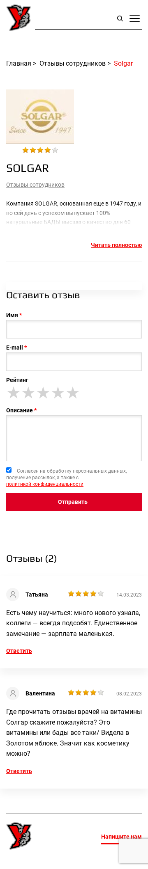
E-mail (14, 347)
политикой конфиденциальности (44, 484)
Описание (19, 410)
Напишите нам (121, 836)
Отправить (73, 502)
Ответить (19, 650)
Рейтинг (17, 380)
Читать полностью (116, 245)
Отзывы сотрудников (35, 184)
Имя (12, 315)
